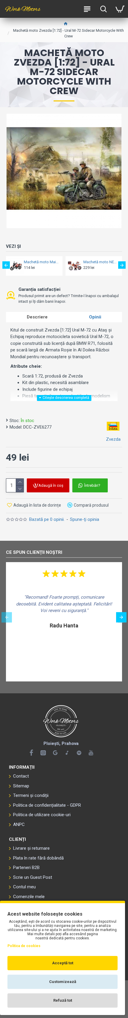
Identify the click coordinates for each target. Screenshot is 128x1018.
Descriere (37, 317)
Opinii (95, 317)
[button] (6, 265)
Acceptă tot (62, 963)
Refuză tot (62, 1000)
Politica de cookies (23, 946)
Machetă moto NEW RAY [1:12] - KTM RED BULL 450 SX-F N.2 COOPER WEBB (100, 262)
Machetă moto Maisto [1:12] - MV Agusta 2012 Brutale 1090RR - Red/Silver (41, 262)
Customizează (62, 981)
